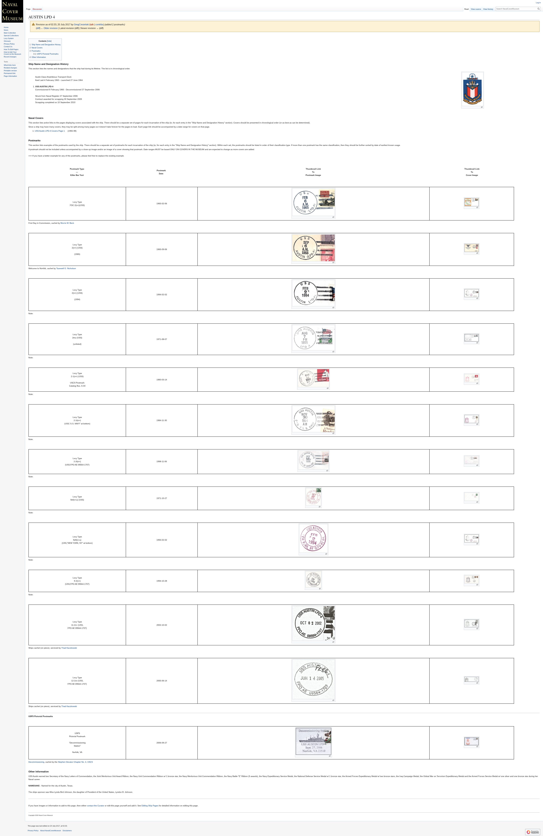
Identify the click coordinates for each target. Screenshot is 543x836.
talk (92, 24)
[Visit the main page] (12, 11)
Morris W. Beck (67, 223)
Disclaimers (67, 831)
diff (38, 28)
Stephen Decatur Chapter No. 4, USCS (75, 762)
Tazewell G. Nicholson (66, 268)
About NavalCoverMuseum (50, 831)
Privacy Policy (33, 831)
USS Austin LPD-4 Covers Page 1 (50, 131)
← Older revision (49, 28)
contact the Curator (95, 805)
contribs (99, 24)
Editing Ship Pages (150, 805)
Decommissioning (36, 762)
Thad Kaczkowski (69, 648)
